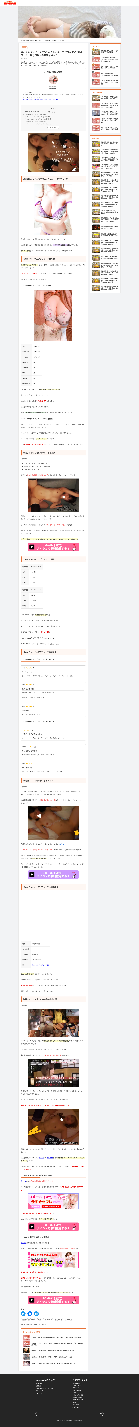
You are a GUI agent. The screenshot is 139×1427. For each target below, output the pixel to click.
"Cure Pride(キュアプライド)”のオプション (39, 124)
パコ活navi (76, 1407)
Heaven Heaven (77, 1397)
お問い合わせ (39, 1391)
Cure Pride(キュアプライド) (40, 965)
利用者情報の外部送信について (44, 1388)
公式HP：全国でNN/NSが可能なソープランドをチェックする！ (42, 99)
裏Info (74, 1402)
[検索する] (101, 1414)
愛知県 (33, 1320)
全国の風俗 (68, 1320)
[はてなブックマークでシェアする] (36, 1313)
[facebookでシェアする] (29, 1313)
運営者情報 (38, 1383)
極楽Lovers (76, 1404)
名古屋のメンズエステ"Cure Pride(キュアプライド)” (40, 112)
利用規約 (38, 1386)
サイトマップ (39, 1393)
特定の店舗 (58, 1320)
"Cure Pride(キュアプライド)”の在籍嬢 (38, 117)
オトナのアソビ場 (78, 1395)
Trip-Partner (76, 1383)
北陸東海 (24, 1320)
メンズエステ (48, 1320)
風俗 (39, 1320)
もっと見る (53, 127)
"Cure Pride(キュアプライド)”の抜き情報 (39, 119)
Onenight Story (77, 1390)
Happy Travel (76, 1385)
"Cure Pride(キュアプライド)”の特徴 (35, 114)
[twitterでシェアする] (23, 1313)
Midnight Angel (77, 1388)
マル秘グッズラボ (78, 1399)
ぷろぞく (75, 1392)
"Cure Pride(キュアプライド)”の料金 (35, 121)
